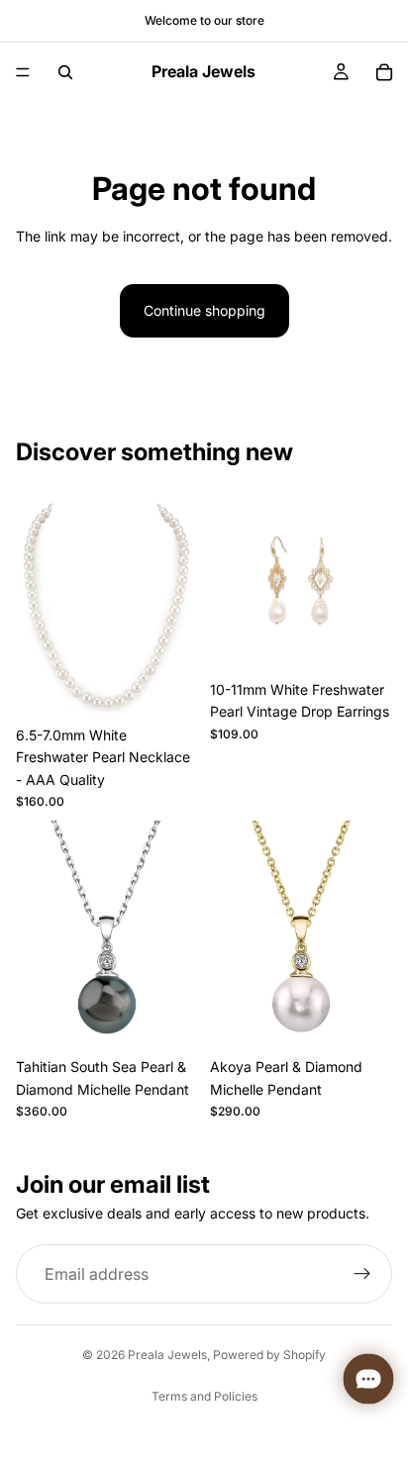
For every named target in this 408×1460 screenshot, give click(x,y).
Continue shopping (204, 310)
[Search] (65, 72)
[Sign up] (362, 1274)
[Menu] (23, 72)
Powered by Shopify (269, 1354)
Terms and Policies (204, 1396)
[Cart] (384, 72)
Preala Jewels (167, 1354)
